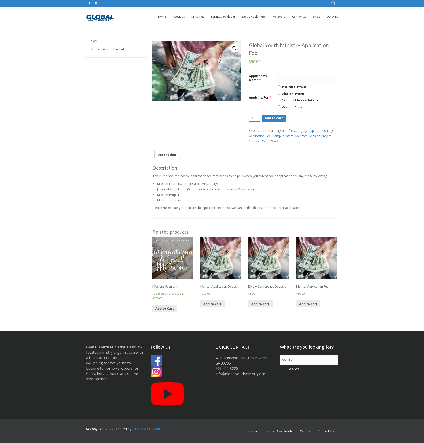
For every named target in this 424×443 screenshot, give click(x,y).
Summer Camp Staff (263, 141)
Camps (305, 431)
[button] (234, 48)
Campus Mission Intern (299, 100)
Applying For (260, 97)
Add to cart (274, 118)
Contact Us (326, 431)
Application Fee (260, 136)
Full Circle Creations (147, 428)
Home (252, 431)
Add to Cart (164, 308)
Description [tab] (167, 155)
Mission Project (293, 107)
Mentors (301, 136)
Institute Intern (293, 87)
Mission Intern (292, 94)
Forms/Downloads (279, 431)
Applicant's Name (258, 78)
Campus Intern (283, 136)
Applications (317, 130)
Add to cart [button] (212, 304)
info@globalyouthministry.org (240, 373)
